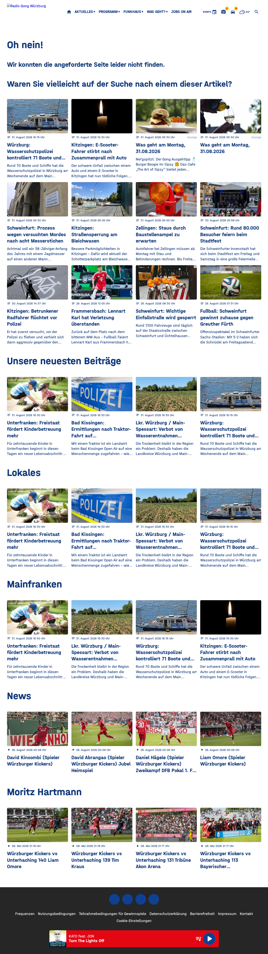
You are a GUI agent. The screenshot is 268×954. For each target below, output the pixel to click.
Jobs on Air (181, 12)
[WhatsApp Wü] (154, 899)
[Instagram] (127, 899)
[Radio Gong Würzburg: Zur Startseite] (26, 12)
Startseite (69, 11)
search (256, 11)
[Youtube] (140, 899)
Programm (108, 12)
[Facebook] (114, 899)
